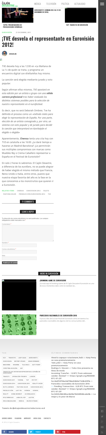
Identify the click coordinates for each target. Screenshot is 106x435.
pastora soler (9, 194)
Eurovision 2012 (33, 191)
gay (21, 368)
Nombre (5, 243)
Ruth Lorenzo (8, 387)
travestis (12, 358)
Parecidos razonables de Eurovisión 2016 (58, 315)
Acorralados (30, 394)
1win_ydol (55, 362)
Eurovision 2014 (9, 383)
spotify (34, 380)
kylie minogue (8, 397)
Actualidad (79, 3)
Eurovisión (7, 32)
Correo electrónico (9, 249)
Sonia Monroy (16, 394)
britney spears (19, 361)
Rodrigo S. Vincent (60, 368)
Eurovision (7, 361)
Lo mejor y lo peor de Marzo (73, 395)
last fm (18, 390)
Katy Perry (36, 365)
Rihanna (16, 365)
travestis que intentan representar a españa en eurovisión (21, 372)
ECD (4, 358)
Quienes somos (7, 418)
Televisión (51, 3)
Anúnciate (27, 418)
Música (37, 3)
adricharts (33, 358)
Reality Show (37, 383)
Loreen (32, 376)
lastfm (31, 397)
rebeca (21, 401)
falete (46, 191)
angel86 (12, 54)
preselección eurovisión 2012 (32, 194)
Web (3, 256)
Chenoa (20, 191)
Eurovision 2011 (9, 380)
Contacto (47, 418)
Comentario (6, 224)
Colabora (18, 418)
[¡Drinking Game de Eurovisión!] (19, 281)
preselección (8, 390)
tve (49, 194)
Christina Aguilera (10, 368)
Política (65, 3)
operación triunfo (19, 376)
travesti (6, 376)
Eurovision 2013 (24, 383)
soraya (35, 390)
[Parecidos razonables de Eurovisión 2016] (19, 334)
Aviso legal (37, 418)
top (27, 380)
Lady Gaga (22, 358)
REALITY (5, 394)
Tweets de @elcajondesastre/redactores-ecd (23, 408)
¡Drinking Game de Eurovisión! (53, 280)
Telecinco (25, 365)
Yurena (20, 380)
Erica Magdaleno (9, 401)
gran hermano (33, 361)
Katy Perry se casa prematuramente (73, 358)
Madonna (6, 365)
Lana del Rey (21, 397)
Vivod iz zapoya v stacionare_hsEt (67, 357)
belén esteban (32, 401)
